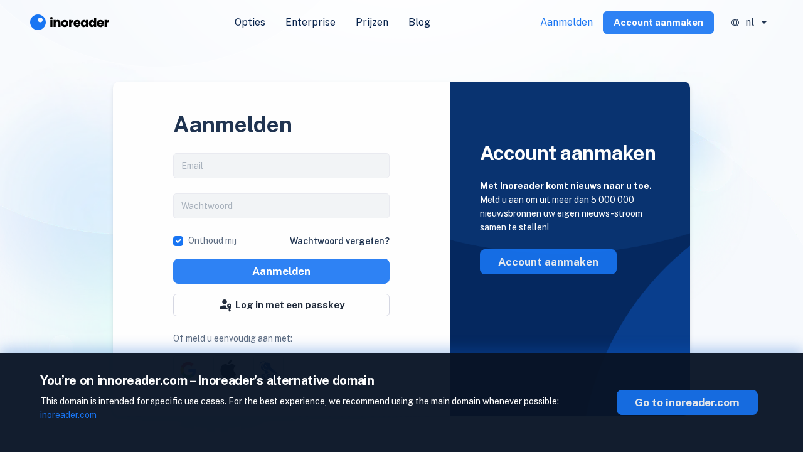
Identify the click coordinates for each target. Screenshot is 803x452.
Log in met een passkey (289, 304)
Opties (250, 22)
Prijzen (372, 22)
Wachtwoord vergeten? (340, 241)
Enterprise (310, 22)
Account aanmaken (658, 22)
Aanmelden (566, 22)
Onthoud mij (212, 240)
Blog (419, 22)
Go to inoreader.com (687, 402)
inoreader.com (68, 415)
